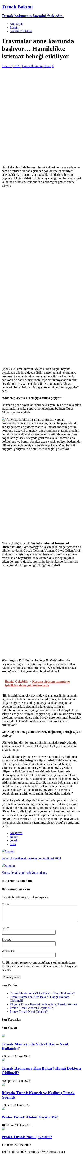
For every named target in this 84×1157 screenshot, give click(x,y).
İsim (4, 928)
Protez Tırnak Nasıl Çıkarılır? (29, 1011)
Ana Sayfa (16, 24)
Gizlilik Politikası (21, 31)
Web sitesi (8, 950)
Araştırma (16, 833)
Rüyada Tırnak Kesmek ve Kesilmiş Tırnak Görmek (43, 1004)
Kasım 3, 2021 (11, 66)
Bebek (14, 836)
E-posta (6, 939)
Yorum (6, 904)
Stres (13, 844)
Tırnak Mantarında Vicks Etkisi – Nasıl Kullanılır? (42, 993)
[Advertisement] (42, 120)
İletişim (14, 27)
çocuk (14, 840)
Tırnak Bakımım (32, 66)
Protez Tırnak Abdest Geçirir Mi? (31, 1008)
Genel (47, 66)
